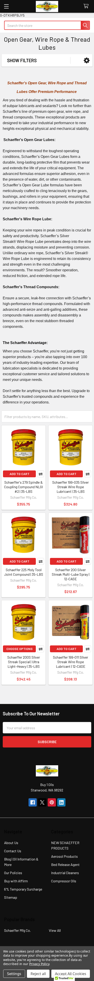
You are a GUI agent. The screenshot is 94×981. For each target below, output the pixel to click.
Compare (40, 473)
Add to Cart (19, 474)
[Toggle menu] (6, 6)
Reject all (38, 973)
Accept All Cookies (70, 973)
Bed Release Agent (65, 864)
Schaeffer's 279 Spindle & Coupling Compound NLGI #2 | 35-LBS (23, 486)
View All (55, 930)
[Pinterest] (52, 802)
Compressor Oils (63, 881)
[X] (42, 802)
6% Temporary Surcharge (23, 889)
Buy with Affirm (16, 881)
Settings (14, 973)
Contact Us (12, 851)
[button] (86, 60)
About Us (11, 842)
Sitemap (10, 897)
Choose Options (19, 649)
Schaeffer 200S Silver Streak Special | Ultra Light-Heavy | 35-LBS (23, 661)
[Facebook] (33, 802)
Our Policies (13, 873)
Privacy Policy (39, 964)
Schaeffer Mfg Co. (17, 930)
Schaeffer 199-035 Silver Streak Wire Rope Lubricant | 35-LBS (70, 486)
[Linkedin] (61, 802)
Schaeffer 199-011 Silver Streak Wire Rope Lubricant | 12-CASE (70, 661)
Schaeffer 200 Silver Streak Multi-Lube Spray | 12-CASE (70, 574)
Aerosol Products (64, 856)
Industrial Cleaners (65, 873)
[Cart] (87, 6)
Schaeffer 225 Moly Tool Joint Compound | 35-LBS (23, 572)
